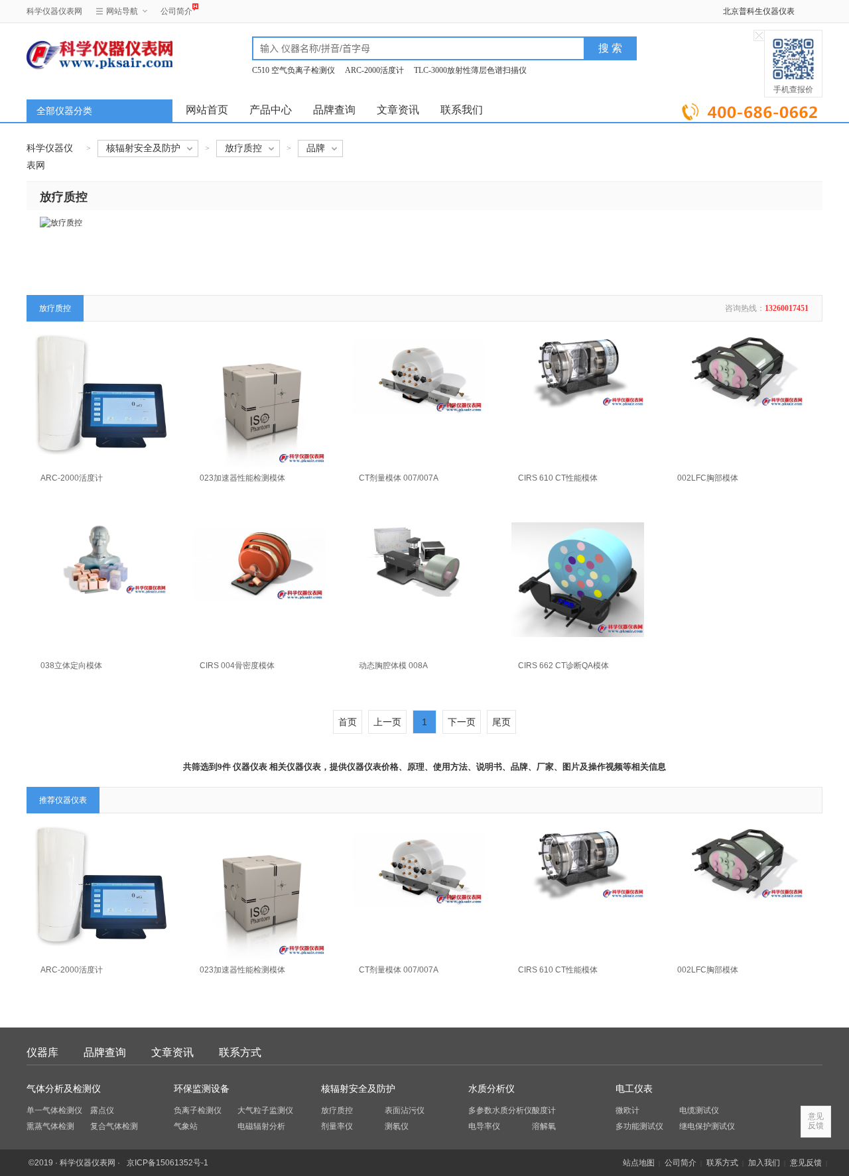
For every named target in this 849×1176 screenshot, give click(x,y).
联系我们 (461, 109)
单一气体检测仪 (54, 1110)
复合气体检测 (114, 1126)
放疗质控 (337, 1110)
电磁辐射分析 (261, 1126)
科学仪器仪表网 (54, 11)
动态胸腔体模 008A (393, 665)
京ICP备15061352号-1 (167, 1162)
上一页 (387, 722)
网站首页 (207, 109)
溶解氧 (544, 1126)
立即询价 (751, 109)
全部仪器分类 (64, 111)
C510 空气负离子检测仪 (293, 70)
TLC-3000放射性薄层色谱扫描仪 (470, 70)
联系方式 (240, 1052)
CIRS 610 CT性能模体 (558, 478)
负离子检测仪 (198, 1110)
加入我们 (764, 1162)
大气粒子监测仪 (265, 1110)
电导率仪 (484, 1126)
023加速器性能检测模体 (242, 478)
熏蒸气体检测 (50, 1126)
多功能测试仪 (639, 1126)
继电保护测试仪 (707, 1126)
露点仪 (102, 1110)
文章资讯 (398, 109)
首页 (347, 722)
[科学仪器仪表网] (97, 54)
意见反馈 (806, 1162)
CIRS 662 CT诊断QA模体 (563, 665)
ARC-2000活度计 (374, 70)
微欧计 (627, 1110)
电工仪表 (634, 1089)
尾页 (501, 722)
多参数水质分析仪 (500, 1110)
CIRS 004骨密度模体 (237, 665)
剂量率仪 (337, 1126)
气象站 (186, 1126)
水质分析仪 (491, 1089)
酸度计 (544, 1110)
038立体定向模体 (71, 665)
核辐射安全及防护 (358, 1089)
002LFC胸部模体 (707, 478)
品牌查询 (334, 109)
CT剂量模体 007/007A (398, 478)
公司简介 (176, 11)
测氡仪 (397, 1126)
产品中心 (270, 109)
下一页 (462, 722)
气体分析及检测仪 (64, 1089)
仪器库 (42, 1052)
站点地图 (639, 1162)
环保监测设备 (201, 1089)
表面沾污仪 (404, 1110)
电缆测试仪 (699, 1110)
